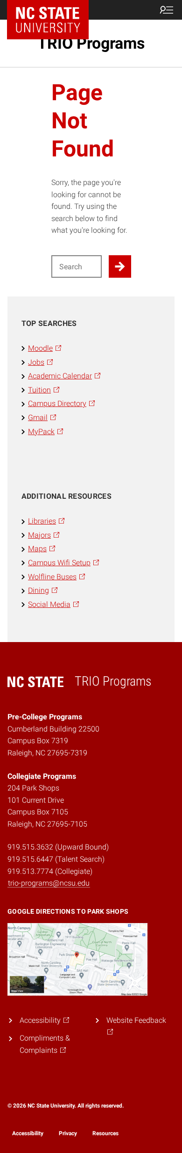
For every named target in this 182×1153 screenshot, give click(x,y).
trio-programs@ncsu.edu (49, 883)
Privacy (68, 1133)
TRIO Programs (91, 43)
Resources (105, 1133)
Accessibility (27, 1133)
